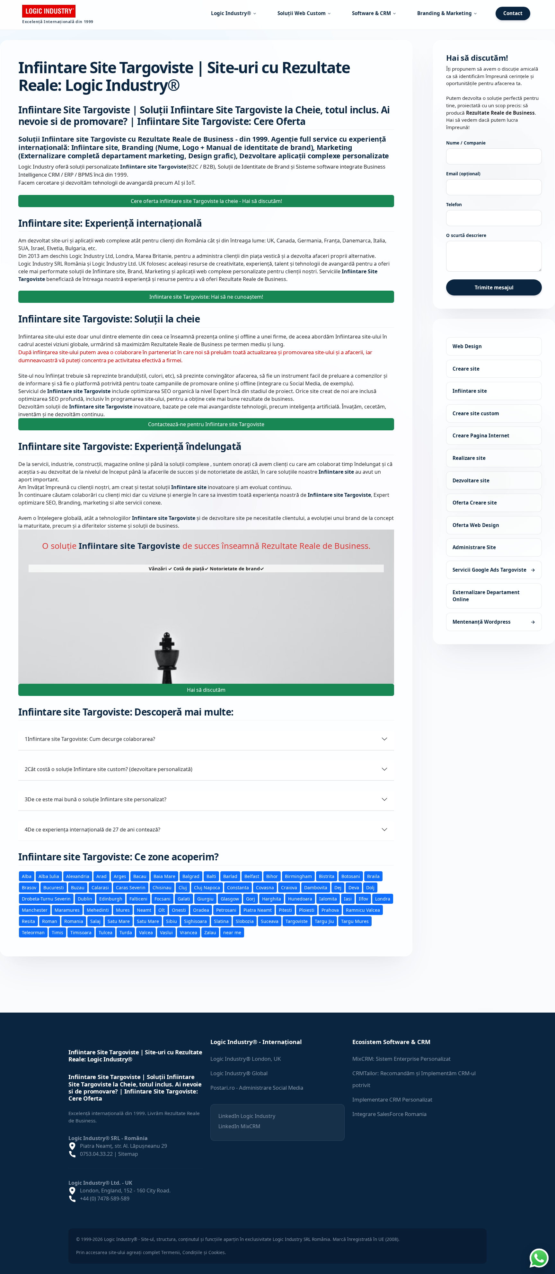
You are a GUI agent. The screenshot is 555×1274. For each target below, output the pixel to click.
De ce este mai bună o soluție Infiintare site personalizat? (95, 799)
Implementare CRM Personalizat (392, 1099)
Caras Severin (130, 887)
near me (232, 932)
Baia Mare (164, 876)
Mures (123, 910)
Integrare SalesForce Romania (389, 1114)
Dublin (85, 898)
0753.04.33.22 (96, 1153)
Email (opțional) (463, 174)
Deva (353, 887)
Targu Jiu (324, 921)
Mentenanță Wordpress (494, 622)
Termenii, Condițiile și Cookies (193, 1252)
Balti (211, 876)
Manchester (35, 910)
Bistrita (326, 876)
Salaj (95, 921)
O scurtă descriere (466, 235)
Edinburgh (110, 898)
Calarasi (100, 887)
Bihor (272, 876)
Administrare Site (474, 547)
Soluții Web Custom (302, 13)
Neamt (144, 910)
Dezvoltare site (471, 480)
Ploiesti (306, 910)
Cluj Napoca (207, 887)
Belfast (251, 876)
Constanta (238, 887)
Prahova (330, 910)
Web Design (467, 346)
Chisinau (162, 887)
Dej (337, 887)
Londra (382, 898)
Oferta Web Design (476, 525)
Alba (26, 876)
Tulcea (105, 932)
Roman (49, 921)
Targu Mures (355, 921)
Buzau (77, 887)
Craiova (289, 887)
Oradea (201, 910)
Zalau (210, 932)
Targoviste (297, 921)
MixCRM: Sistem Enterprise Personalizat (401, 1058)
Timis (57, 932)
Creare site (466, 368)
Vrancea (188, 932)
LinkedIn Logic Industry (246, 1116)
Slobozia (245, 921)
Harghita (271, 898)
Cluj (183, 887)
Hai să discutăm (206, 689)
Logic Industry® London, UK (245, 1058)
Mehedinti (98, 910)
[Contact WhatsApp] (539, 1257)
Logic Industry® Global (239, 1073)
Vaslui (166, 932)
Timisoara (81, 932)
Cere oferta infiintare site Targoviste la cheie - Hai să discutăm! (206, 200)
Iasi (348, 898)
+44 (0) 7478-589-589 (104, 1198)
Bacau (139, 876)
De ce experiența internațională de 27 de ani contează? (92, 829)
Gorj (250, 898)
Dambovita (315, 887)
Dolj (370, 887)
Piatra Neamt (257, 910)
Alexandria (77, 876)
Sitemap (128, 1153)
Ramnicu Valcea (363, 910)
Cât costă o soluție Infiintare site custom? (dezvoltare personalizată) (108, 768)
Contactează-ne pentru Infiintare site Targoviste (206, 424)
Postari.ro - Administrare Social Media (256, 1087)
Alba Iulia (49, 876)
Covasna (265, 887)
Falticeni (138, 898)
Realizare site (469, 458)
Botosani (350, 876)
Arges (120, 876)
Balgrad (190, 876)
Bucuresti (53, 887)
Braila (373, 876)
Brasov (29, 887)
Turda (125, 932)
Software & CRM (371, 13)
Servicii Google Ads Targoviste (494, 570)
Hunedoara (300, 898)
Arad (101, 876)
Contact (513, 13)
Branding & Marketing (444, 13)
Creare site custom (476, 413)
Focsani (162, 898)
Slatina (221, 921)
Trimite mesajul (494, 287)
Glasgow (230, 898)
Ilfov (363, 898)
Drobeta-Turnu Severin (46, 898)
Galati (184, 898)
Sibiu (171, 921)
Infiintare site (470, 391)
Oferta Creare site (475, 502)
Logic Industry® (231, 13)
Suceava (269, 921)
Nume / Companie (466, 143)
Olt (161, 910)
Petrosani (226, 910)
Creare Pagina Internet (481, 435)
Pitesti (285, 910)
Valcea (146, 932)
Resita (28, 921)
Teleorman (33, 932)
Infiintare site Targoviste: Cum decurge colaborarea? (90, 738)
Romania (73, 921)
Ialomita (328, 898)
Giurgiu (205, 898)
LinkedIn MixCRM (239, 1126)
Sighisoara (195, 921)
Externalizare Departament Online (486, 595)
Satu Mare (119, 921)
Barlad (230, 876)
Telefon (454, 204)
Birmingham (298, 876)
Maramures (67, 910)
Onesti (179, 910)
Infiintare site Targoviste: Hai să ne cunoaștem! (206, 296)
